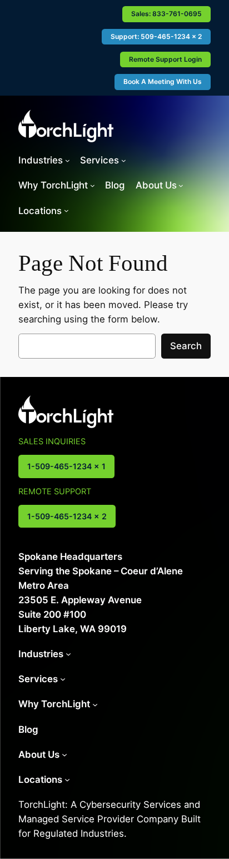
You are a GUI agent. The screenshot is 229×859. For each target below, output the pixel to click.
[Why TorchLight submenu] (92, 185)
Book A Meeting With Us (162, 81)
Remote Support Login (165, 59)
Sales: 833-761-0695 (166, 13)
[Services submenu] (123, 160)
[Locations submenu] (66, 210)
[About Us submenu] (180, 185)
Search (186, 345)
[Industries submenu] (67, 160)
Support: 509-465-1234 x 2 (156, 36)
